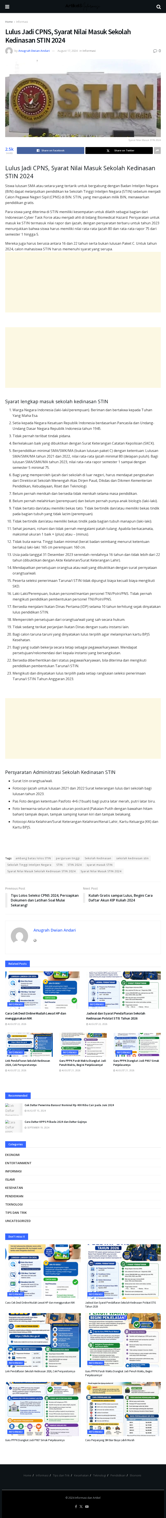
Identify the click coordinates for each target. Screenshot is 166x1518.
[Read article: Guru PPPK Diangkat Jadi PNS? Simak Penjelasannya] (137, 1045)
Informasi (22, 22)
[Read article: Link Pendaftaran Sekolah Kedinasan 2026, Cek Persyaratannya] (29, 1045)
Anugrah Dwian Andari (34, 51)
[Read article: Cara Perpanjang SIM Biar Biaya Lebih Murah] (123, 1409)
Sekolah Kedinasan (98, 858)
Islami (10, 1179)
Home (9, 22)
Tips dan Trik (16, 1213)
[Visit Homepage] (83, 6)
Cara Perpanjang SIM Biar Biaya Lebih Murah (109, 1440)
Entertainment (18, 1163)
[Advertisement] (83, 282)
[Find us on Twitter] (81, 1506)
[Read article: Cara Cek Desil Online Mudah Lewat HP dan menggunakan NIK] (42, 990)
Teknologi (14, 1204)
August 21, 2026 (70, 1070)
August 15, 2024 (36, 1110)
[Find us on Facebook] (76, 1506)
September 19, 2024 (38, 1127)
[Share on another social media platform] (157, 150)
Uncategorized (18, 1221)
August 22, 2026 (16, 1024)
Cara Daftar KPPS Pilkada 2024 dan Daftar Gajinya (56, 1122)
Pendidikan (14, 1196)
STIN (59, 865)
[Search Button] (158, 6)
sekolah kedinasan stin (132, 858)
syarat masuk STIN (100, 865)
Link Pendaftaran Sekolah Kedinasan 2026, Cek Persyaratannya (27, 1062)
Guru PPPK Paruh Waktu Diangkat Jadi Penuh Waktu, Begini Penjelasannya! (82, 1062)
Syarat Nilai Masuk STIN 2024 (101, 871)
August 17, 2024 (67, 51)
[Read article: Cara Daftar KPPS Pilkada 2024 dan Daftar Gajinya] (13, 1126)
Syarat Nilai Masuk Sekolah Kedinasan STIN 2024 (41, 871)
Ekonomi (12, 1155)
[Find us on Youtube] (87, 1506)
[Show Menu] (7, 6)
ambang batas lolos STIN (33, 858)
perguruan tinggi (68, 858)
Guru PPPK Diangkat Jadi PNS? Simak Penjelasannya (35, 1440)
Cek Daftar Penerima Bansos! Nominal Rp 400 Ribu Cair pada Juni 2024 (69, 1105)
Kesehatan (14, 1188)
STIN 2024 (75, 865)
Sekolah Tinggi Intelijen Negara (29, 865)
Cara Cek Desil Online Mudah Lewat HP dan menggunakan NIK (40, 1302)
